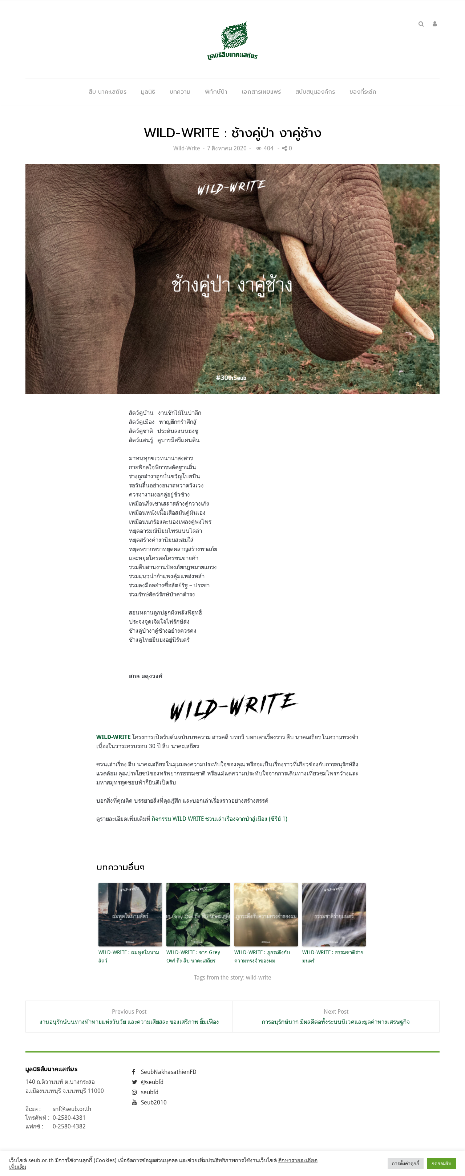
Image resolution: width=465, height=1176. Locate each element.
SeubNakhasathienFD (169, 1071)
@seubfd (152, 1082)
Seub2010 (154, 1102)
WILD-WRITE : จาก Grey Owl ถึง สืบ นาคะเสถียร (193, 956)
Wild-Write (186, 148)
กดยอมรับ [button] (442, 1163)
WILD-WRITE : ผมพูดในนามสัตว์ (128, 956)
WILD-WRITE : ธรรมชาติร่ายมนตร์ (332, 956)
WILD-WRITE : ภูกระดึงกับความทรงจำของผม (262, 956)
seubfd (149, 1092)
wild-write (258, 977)
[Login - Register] (435, 23)
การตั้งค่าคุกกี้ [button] (405, 1163)
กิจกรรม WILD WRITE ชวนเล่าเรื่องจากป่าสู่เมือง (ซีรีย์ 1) (219, 818)
